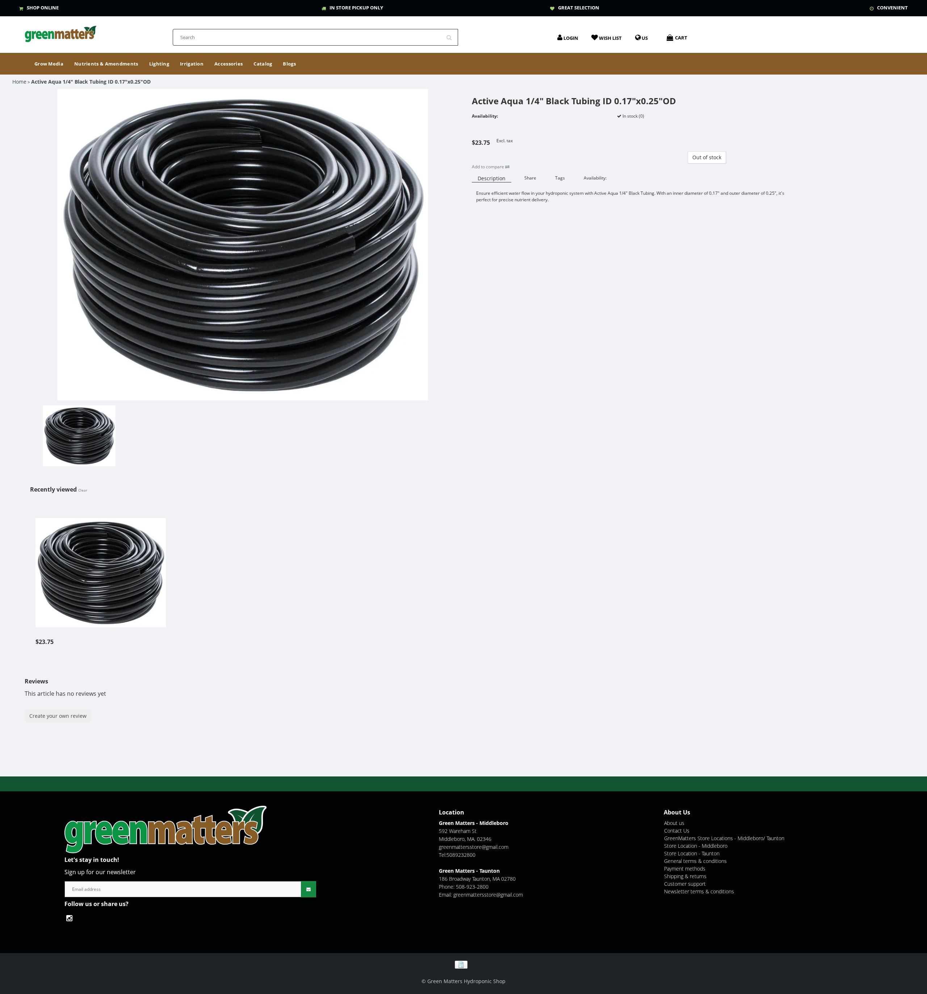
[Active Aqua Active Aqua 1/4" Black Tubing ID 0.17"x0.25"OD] (100, 568)
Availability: (595, 178)
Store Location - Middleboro (695, 845)
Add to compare (488, 167)
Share (530, 178)
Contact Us (676, 830)
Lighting (159, 63)
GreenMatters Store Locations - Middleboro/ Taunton (724, 838)
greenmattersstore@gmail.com (473, 846)
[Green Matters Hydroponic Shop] (61, 32)
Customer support (685, 883)
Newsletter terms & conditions (699, 891)
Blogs (289, 63)
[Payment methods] (464, 964)
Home (19, 81)
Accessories (228, 63)
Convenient (892, 7)
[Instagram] (71, 918)
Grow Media (48, 63)
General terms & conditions (695, 861)
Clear (82, 490)
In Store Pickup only (356, 7)
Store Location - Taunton (692, 853)
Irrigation (192, 63)
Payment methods (684, 868)
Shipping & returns (685, 876)
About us (674, 823)
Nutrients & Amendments (106, 63)
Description (492, 178)
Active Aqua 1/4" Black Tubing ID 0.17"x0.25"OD (91, 81)
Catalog (262, 63)
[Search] (451, 34)
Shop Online (43, 7)
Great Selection (578, 7)
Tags (560, 178)
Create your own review (58, 715)
